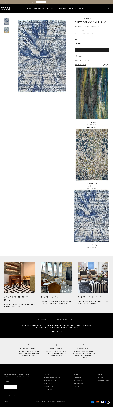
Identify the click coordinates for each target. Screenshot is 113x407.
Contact (82, 8)
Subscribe (10, 387)
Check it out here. (56, 331)
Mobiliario (51, 8)
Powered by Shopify (59, 401)
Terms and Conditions (50, 380)
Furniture (76, 386)
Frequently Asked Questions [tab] (67, 319)
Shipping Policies (48, 386)
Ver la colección (80, 65)
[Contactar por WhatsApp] (108, 402)
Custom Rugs (39, 8)
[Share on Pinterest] (85, 60)
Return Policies (48, 383)
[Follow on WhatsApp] (19, 395)
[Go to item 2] (6, 30)
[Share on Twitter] (83, 60)
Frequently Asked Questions (52, 377)
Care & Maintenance (103, 380)
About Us (72, 8)
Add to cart (92, 50)
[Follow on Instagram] (10, 395)
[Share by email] (88, 60)
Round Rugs (77, 377)
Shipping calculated (87, 33)
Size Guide (100, 377)
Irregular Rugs (78, 380)
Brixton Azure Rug (92, 183)
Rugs (29, 8)
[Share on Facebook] (80, 60)
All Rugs (76, 374)
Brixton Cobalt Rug (91, 245)
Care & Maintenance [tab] (43, 319)
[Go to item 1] (6, 21)
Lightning (62, 8)
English (6, 401)
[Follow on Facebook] (5, 395)
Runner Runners (78, 383)
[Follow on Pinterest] (14, 395)
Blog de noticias (48, 389)
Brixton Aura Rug (91, 122)
